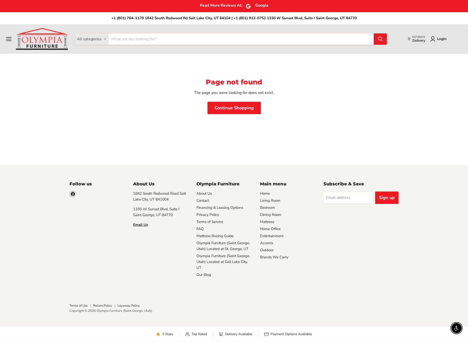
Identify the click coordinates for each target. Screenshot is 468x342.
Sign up (387, 198)
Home (265, 193)
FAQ (200, 228)
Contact (202, 200)
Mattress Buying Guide (215, 235)
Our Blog (203, 274)
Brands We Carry (274, 257)
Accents (266, 243)
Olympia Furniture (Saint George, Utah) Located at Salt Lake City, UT (223, 261)
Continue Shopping (234, 108)
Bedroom (267, 207)
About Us (204, 193)
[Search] (380, 39)
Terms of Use (78, 305)
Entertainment (271, 235)
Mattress (267, 221)
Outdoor (266, 250)
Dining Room (270, 214)
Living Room (270, 200)
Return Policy (102, 305)
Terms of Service (209, 221)
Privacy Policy (207, 214)
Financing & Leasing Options (219, 207)
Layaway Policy (128, 305)
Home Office (270, 228)
